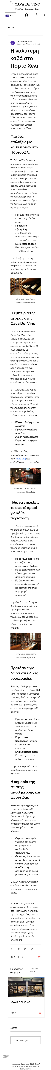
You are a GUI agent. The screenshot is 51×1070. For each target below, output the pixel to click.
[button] (36, 14)
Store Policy (5, 1057)
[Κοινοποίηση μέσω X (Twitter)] (18, 949)
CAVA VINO (27, 5)
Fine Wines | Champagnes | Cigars (27, 9)
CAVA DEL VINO (20, 1002)
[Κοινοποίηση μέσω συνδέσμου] (31, 949)
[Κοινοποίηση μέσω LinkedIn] (25, 949)
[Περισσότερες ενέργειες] (39, 42)
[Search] (45, 15)
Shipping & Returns (6, 1055)
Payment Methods (6, 1056)
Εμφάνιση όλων (34, 969)
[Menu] (40, 15)
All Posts (12, 27)
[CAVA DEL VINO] (26, 987)
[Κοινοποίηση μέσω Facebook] (11, 949)
